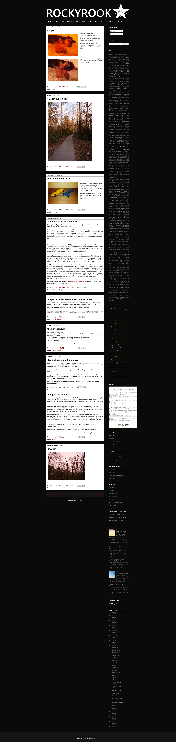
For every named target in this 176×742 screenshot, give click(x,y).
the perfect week (56, 329)
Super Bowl (112, 269)
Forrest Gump (125, 135)
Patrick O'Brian (120, 211)
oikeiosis (111, 206)
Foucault (111, 137)
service (122, 249)
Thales (120, 273)
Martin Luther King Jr (114, 188)
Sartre (115, 244)
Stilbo (119, 262)
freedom (116, 137)
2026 (112, 613)
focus (112, 135)
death (116, 102)
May (113, 665)
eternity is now (121, 127)
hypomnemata (120, 159)
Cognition (126, 84)
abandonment (126, 53)
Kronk (116, 174)
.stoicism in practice (114, 315)
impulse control (112, 162)
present (117, 223)
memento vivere (116, 192)
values (113, 286)
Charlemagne (118, 78)
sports (122, 258)
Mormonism (112, 199)
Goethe (123, 143)
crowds (115, 98)
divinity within (121, 116)
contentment (117, 94)
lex (77, 21)
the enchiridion (113, 330)
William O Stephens (118, 295)
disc (90, 21)
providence (118, 226)
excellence (111, 130)
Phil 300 (125, 212)
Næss (127, 200)
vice (110, 287)
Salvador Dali (114, 242)
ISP (114, 165)
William (110, 295)
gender (123, 138)
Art (128, 65)
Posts (113, 31)
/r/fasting (111, 438)
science (127, 245)
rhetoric (116, 234)
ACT (128, 54)
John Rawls (111, 168)
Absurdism (123, 54)
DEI (128, 102)
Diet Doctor (112, 469)
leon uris (116, 177)
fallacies (127, 132)
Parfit (123, 209)
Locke (121, 181)
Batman (115, 68)
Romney (124, 237)
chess (120, 21)
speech (114, 257)
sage (110, 242)
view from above (120, 289)
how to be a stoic (114, 375)
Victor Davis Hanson (118, 287)
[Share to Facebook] (83, 87)
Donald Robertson (116, 118)
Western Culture (116, 294)
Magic (118, 184)
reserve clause (113, 233)
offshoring (126, 205)
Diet (53, 290)
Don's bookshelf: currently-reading (123, 389)
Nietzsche (111, 203)
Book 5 (122, 73)
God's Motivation (113, 143)
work (110, 298)
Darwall (114, 100)
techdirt (111, 499)
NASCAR (122, 202)
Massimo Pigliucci (113, 189)
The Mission (126, 275)
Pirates (125, 217)
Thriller (110, 278)
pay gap (111, 212)
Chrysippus (117, 81)
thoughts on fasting (57, 394)
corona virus (112, 95)
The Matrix (120, 275)
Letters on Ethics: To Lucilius (117, 418)
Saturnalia (119, 244)
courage (122, 95)
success (119, 267)
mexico (122, 194)
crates (115, 97)
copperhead (125, 94)
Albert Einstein (113, 59)
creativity (120, 97)
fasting (59, 319)
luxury (114, 184)
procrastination (118, 225)
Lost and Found (125, 182)
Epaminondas (112, 124)
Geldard (119, 138)
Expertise (119, 132)
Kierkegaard (120, 173)
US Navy (114, 284)
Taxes (127, 270)
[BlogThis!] (80, 87)
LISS (118, 179)
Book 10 (112, 71)
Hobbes (127, 154)
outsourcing (111, 208)
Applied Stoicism (121, 63)
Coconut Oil (121, 84)
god (110, 141)
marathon (111, 186)
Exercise (54, 319)
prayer (117, 222)
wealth (120, 292)
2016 (112, 638)
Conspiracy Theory (124, 92)
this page (90, 225)
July (113, 660)
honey (118, 156)
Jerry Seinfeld (115, 166)
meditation (118, 191)
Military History (117, 195)
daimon (110, 100)
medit (102, 21)
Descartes (117, 103)
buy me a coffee (67, 21)
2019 (112, 630)
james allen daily (113, 435)
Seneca (112, 419)
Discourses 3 (113, 115)
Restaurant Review (124, 233)
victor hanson (113, 493)
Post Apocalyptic (118, 220)
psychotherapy (121, 228)
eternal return (113, 127)
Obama (121, 203)
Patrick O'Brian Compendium (117, 520)
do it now (126, 116)
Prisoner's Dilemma (124, 223)
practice (111, 222)
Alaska (119, 57)
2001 (112, 726)
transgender (115, 281)
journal (116, 171)
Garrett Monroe (114, 414)
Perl (114, 212)
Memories (123, 192)
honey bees (123, 156)
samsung (111, 244)
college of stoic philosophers (117, 321)
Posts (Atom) (78, 500)
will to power (125, 294)
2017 (112, 635)
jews (120, 166)
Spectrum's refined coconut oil (76, 281)
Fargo (116, 134)
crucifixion (120, 98)
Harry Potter (117, 149)
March (114, 670)
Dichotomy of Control (114, 106)
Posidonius (111, 220)
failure (123, 132)
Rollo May (118, 237)
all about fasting (113, 444)
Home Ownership (113, 156)
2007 (112, 721)
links (116, 179)
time (121, 278)
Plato (110, 219)
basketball (111, 68)
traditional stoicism (114, 354)
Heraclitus (126, 153)
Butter (124, 76)
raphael (118, 230)
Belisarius (126, 68)
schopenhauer (121, 245)
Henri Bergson (112, 153)
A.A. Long (120, 53)
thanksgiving (126, 273)
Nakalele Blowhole (113, 202)
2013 (112, 645)
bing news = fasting (114, 441)
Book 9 (122, 75)
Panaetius (114, 209)
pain (123, 208)
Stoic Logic (121, 263)
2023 (112, 620)
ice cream (126, 159)
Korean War (112, 174)
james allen (118, 165)
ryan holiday (125, 241)
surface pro (119, 269)
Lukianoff (111, 184)
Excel (127, 129)
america (115, 60)
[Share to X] (81, 87)
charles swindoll (125, 78)
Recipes (110, 231)
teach (110, 272)
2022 (112, 623)
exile (128, 130)
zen (113, 300)
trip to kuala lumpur (123, 283)
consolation (115, 92)
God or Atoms (116, 141)
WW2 (121, 298)
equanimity (119, 126)
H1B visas (111, 146)
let (96, 21)
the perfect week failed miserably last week (69, 299)
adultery (118, 56)
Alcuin (124, 59)
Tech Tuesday (115, 272)
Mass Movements (124, 188)
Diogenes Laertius (124, 108)
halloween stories (118, 148)
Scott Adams (112, 247)
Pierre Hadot (113, 395)
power (127, 220)
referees (115, 231)
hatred (122, 149)
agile (115, 57)
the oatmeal (112, 505)
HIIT (115, 154)
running (111, 241)
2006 (112, 724)
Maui (118, 189)
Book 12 (122, 71)
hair (128, 146)
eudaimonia (112, 129)
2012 (112, 709)
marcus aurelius (121, 186)
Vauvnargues (126, 286)
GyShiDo (127, 144)
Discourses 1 (113, 113)
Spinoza (120, 257)
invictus (115, 163)
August (114, 657)
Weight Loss (125, 292)
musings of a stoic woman (116, 345)
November (115, 650)
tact (124, 270)
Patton (127, 211)
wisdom (123, 297)
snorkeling (126, 252)
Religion (119, 231)
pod (57, 21)
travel (110, 283)
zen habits (112, 454)
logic (124, 181)
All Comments (115, 34)
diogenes (115, 108)
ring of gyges (126, 234)
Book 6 (126, 73)
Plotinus (114, 219)
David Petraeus (125, 100)
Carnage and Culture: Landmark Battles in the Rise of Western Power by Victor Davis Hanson (122, 533)
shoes (122, 251)
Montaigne (126, 197)
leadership (126, 176)
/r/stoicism (112, 336)
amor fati (121, 60)
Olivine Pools (119, 206)
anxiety (114, 64)
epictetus (119, 124)
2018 (112, 633)
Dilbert (110, 108)
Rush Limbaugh (117, 241)
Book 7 (111, 75)
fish (109, 135)
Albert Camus (125, 57)
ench (83, 21)
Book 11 (117, 71)
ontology (127, 206)
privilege (110, 225)
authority (119, 67)
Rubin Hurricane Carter (123, 239)
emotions (127, 119)
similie (110, 252)
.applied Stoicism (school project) (118, 309)
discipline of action (115, 110)
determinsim (115, 105)
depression (111, 103)
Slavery (119, 252)
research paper (125, 231)
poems (123, 219)
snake (122, 252)
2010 (112, 714)
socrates (126, 254)
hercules (111, 154)
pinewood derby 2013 (58, 178)
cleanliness (126, 83)
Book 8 (116, 75)
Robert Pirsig (119, 236)
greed (115, 145)
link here (63, 225)
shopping (127, 251)
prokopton (126, 225)
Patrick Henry (112, 211)
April (113, 667)
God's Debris (125, 141)
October (114, 652)
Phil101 (114, 214)
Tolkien (115, 279)
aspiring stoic (112, 369)
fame (110, 134)
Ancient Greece (118, 62)
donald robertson (114, 372)
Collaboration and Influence (115, 86)
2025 (112, 615)
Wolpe (127, 297)
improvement (126, 160)
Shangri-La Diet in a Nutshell (62, 221)
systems (121, 270)
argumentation (115, 65)
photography (55, 89)
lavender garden (113, 176)
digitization (126, 106)
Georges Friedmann (119, 140)
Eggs (115, 119)
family (113, 134)
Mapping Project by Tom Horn (117, 517)
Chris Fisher (115, 80)
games (110, 138)
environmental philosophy (116, 122)
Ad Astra (114, 56)
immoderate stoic (114, 339)
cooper (51, 30)
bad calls (126, 67)
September (115, 655)
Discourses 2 (124, 113)
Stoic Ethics (112, 263)
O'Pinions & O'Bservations (116, 514)
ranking (114, 230)
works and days (113, 496)
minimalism (120, 197)
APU (127, 64)
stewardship (114, 262)
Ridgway (120, 234)
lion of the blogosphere (115, 502)
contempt (111, 94)
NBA (127, 202)
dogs (110, 118)
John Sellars (117, 168)
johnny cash (120, 169)
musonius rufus (113, 200)
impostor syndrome (118, 160)
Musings (126, 199)
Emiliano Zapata (120, 119)
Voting (120, 290)
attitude (115, 67)
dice (128, 105)
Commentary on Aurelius (119, 89)
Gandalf (114, 138)
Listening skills (123, 179)
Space (123, 255)
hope (127, 156)
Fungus (127, 137)
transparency (122, 281)
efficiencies (111, 119)
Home (76, 494)
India (118, 162)
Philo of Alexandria (123, 214)
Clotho (115, 84)
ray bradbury (123, 230)
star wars (116, 260)
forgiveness (119, 135)
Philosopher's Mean (113, 215)
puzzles (127, 228)
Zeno (115, 300)
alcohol (120, 59)
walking (116, 292)
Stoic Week (125, 265)
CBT (113, 78)
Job (128, 166)
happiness (126, 148)
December (115, 647)
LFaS (120, 177)
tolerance (111, 279)
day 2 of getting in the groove (62, 360)
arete (110, 65)
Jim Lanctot (124, 166)
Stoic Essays (125, 262)
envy (127, 122)
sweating (117, 270)
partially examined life (115, 348)
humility (110, 157)
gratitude (111, 145)
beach (119, 68)
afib (113, 57)
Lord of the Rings (117, 182)
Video (114, 289)
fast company (113, 487)
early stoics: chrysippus (115, 333)
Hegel (113, 151)
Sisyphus (114, 252)
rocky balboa (125, 236)
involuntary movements (123, 163)
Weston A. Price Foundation (117, 475)
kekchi (110, 172)
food (115, 135)
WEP (110, 294)
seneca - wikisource (114, 324)
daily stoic (111, 378)
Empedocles (116, 121)
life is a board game (114, 363)
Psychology (125, 226)
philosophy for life (114, 351)
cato (110, 78)
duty (123, 118)
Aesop (110, 57)
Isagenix (111, 165)
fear (123, 134)
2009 (112, 716)
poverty (123, 220)
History (122, 154)
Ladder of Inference (124, 174)
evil (121, 129)
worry (113, 298)
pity (128, 217)
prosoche (111, 226)
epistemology (112, 126)
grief (118, 144)
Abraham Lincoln (117, 54)
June (114, 662)
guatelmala (121, 144)
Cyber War (126, 98)
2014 (112, 643)
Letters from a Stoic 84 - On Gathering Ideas (117, 585)
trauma (127, 281)
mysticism (122, 200)
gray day (51, 449)
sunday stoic (112, 360)
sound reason (118, 255)
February (115, 672)
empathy (111, 121)
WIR (119, 297)
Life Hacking (111, 179)
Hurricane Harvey (124, 157)
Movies (118, 198)
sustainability (111, 270)
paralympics (119, 209)
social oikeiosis (113, 254)
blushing (119, 70)
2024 (112, 618)
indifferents (122, 162)
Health (56, 290)
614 (117, 53)
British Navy (118, 76)
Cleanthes (111, 84)
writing (117, 298)
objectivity (111, 205)
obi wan (126, 203)
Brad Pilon (112, 478)
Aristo (120, 65)
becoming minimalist (115, 457)
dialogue (124, 105)
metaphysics (117, 194)
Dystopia (127, 118)
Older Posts (99, 494)
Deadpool (111, 102)
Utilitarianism (120, 284)
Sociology (121, 254)
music (122, 198)
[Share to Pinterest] (85, 87)
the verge (111, 490)
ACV (110, 56)
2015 (112, 640)
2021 (112, 625)
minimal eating (113, 197)
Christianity (126, 80)
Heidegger (126, 151)
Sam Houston (121, 242)
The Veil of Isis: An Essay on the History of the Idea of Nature (118, 393)
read (128, 230)
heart (110, 151)
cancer (127, 76)
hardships (111, 149)
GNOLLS (111, 472)
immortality (111, 160)
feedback (126, 134)
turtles (110, 284)
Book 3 (112, 73)
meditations (112, 327)
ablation (110, 54)
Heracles (120, 153)
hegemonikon (119, 151)
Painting (127, 208)
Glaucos (127, 140)
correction (117, 95)
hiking (118, 154)
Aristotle (124, 65)
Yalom (110, 300)
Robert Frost (112, 236)
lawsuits (120, 176)
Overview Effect (118, 208)
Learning (111, 177)
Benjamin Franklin (113, 70)
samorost (126, 242)
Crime (123, 97)
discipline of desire (122, 112)
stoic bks (111, 21)
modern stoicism (113, 357)
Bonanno (123, 70)
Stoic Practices (118, 265)
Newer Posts (51, 494)
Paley (110, 209)
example (124, 129)
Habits (116, 146)
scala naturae (125, 244)
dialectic (120, 105)
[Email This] (78, 87)
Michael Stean (114, 402)
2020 (112, 628)
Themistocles (118, 276)
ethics (127, 127)
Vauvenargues (118, 286)
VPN (123, 290)
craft (112, 97)
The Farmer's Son (113, 275)
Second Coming (121, 247)
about (50, 21)
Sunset (127, 267)
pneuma (119, 219)
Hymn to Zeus (112, 159)
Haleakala (111, 148)
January (114, 675)
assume (110, 67)
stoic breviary (113, 318)
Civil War (120, 83)
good (127, 143)
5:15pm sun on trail (57, 99)
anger (124, 62)
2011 (112, 711)
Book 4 (117, 73)
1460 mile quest (112, 53)
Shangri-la (61, 290)
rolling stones (112, 237)
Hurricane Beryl (116, 157)
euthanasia (117, 129)
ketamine (114, 172)
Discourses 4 (121, 115)
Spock (117, 258)
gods (120, 143)
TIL (118, 278)
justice (121, 171)
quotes (110, 230)
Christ (120, 80)
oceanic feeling (119, 205)
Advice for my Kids (124, 56)
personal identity (119, 212)
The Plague (111, 276)
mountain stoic (113, 342)
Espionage (126, 126)
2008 (112, 719)
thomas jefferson (125, 276)
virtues (115, 291)
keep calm (126, 171)
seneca (117, 249)
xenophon (126, 298)
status (124, 260)
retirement (111, 234)
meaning (122, 189)
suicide (123, 267)
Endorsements (125, 121)
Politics (127, 219)
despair (110, 105)
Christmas (111, 81)
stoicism (112, 267)
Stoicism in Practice (122, 572)
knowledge (126, 172)
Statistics (121, 260)
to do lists (126, 278)
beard (122, 68)
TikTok (114, 278)
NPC (117, 203)
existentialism (112, 132)
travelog (114, 283)
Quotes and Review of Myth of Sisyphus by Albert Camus (117, 560)
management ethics (124, 184)
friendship (121, 137)
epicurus (126, 124)
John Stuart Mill (125, 168)
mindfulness (125, 195)
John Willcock (112, 169)
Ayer (123, 67)
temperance (123, 272)
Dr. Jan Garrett (113, 366)
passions (127, 209)
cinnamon (122, 81)
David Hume (118, 100)
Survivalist (126, 269)
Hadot (121, 146)
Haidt (124, 146)
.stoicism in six (113, 312)
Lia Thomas (126, 177)
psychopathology (113, 228)
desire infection (124, 103)
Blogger (97, 738)
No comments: (71, 86)
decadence (122, 102)
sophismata (111, 255)
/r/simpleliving (113, 460)
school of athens (113, 245)
